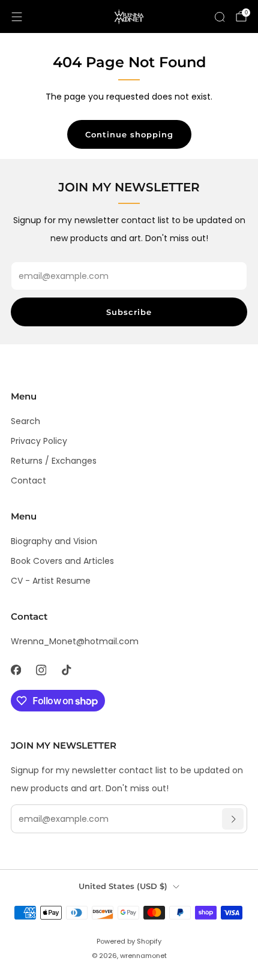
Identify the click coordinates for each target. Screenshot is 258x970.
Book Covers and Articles (62, 561)
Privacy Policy (39, 441)
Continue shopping (129, 134)
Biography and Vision (54, 541)
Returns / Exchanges (54, 461)
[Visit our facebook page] (15, 670)
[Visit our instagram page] (40, 670)
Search (25, 421)
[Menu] (17, 17)
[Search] (220, 17)
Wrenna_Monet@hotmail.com (75, 641)
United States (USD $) (123, 886)
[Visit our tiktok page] (66, 670)
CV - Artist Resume (51, 581)
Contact (28, 480)
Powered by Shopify (129, 941)
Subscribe (129, 312)
